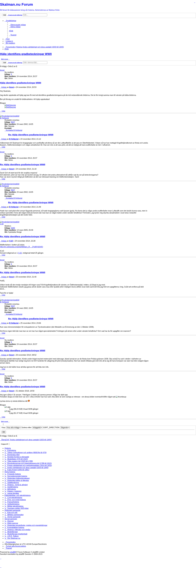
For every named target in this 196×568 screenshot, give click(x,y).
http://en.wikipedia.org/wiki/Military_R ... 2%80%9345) (21, 247)
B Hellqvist (4, 118)
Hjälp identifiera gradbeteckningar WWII (26, 53)
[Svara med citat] (195, 2)
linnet (2, 70)
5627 (13, 122)
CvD (2, 224)
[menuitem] (17, 25)
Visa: (3, 427)
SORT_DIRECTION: (51, 427)
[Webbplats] (6, 133)
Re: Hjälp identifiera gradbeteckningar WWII (30, 135)
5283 (13, 228)
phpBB (13, 552)
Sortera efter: (26, 427)
